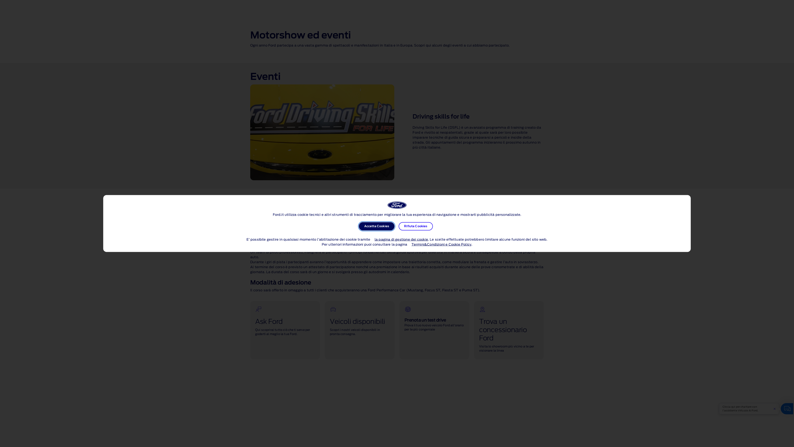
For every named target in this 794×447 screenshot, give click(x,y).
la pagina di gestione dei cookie (401, 239)
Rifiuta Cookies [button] (415, 226)
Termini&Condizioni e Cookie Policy (441, 244)
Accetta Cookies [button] (376, 226)
